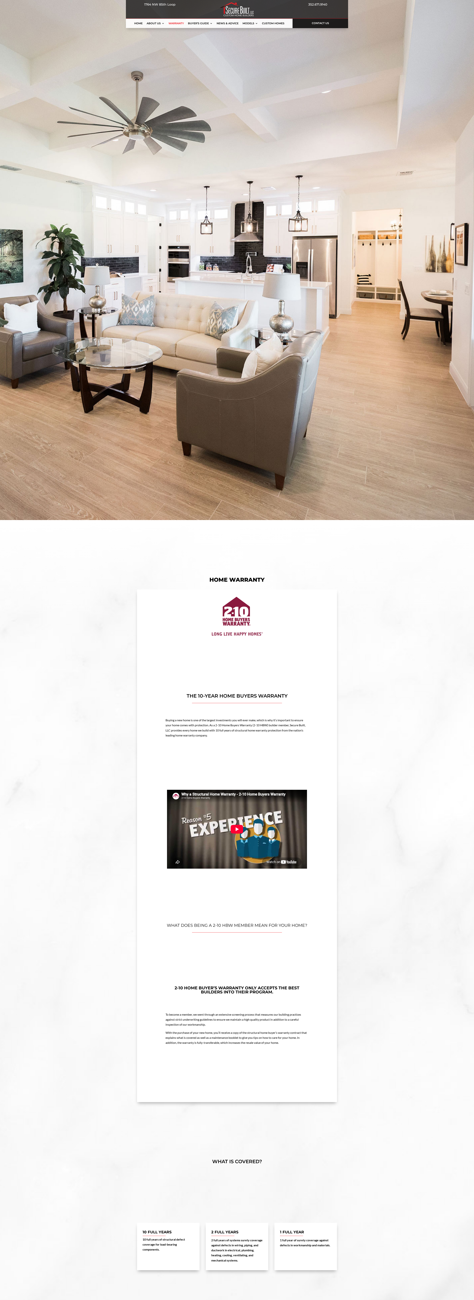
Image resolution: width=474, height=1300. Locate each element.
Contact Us (320, 23)
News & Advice (227, 23)
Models (248, 23)
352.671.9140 (316, 4)
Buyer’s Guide (198, 23)
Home (138, 23)
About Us (154, 23)
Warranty (176, 23)
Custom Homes (273, 23)
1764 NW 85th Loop (159, 4)
